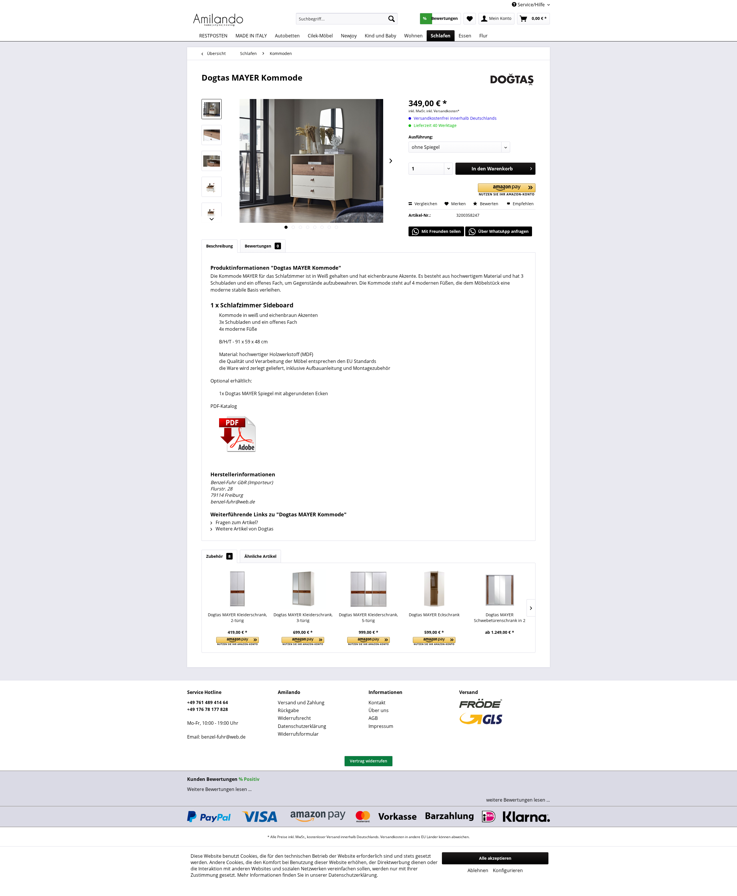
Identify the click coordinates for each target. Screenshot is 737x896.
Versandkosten (392, 836)
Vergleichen (425, 203)
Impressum (380, 726)
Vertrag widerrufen (368, 761)
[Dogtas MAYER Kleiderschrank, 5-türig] (368, 589)
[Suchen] (391, 18)
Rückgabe (288, 710)
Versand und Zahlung (301, 702)
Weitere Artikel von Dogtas (243, 529)
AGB (373, 718)
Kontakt (376, 702)
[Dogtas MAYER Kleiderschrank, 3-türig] (303, 589)
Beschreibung (219, 246)
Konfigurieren (508, 870)
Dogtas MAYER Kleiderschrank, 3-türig (303, 617)
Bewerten (489, 203)
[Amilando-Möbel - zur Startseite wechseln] (218, 20)
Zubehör (218, 556)
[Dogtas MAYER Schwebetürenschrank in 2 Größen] (499, 589)
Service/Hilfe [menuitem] (531, 4)
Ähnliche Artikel (260, 556)
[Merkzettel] (470, 18)
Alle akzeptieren (495, 858)
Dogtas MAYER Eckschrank (434, 614)
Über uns (378, 710)
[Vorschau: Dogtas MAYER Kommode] (212, 109)
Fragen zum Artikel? (236, 522)
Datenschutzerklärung (302, 726)
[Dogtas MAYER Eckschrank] (434, 589)
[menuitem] (347, 18)
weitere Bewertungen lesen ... (518, 800)
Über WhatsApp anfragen (503, 231)
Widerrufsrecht (294, 718)
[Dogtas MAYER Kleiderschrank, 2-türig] (237, 589)
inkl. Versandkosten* (442, 111)
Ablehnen (478, 870)
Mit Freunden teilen (440, 231)
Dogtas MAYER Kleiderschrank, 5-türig (368, 617)
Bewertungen (262, 246)
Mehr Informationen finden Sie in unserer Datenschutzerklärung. (307, 875)
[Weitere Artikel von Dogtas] (512, 83)
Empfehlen (523, 203)
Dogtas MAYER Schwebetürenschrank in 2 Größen (499, 617)
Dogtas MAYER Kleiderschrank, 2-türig (237, 617)
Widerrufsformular (298, 734)
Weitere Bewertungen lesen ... (219, 789)
